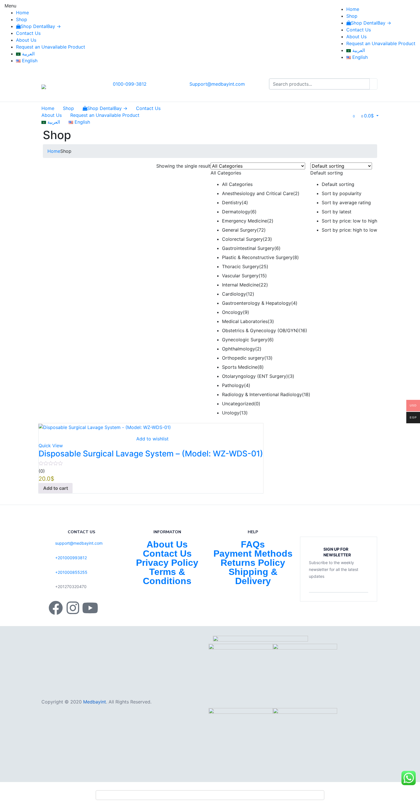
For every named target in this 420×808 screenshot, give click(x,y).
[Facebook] (56, 608)
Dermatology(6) (239, 211)
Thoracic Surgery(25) (245, 266)
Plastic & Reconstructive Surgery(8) (260, 257)
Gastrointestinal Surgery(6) (251, 248)
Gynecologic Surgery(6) (248, 339)
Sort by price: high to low (349, 230)
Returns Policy (253, 563)
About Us (26, 40)
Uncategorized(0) (241, 403)
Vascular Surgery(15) (244, 275)
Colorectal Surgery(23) (247, 239)
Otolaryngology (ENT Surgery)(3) (258, 376)
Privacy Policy (167, 563)
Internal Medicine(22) (245, 285)
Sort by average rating (346, 202)
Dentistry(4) (235, 202)
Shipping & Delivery (253, 576)
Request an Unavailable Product (50, 47)
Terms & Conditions (167, 576)
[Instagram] (73, 608)
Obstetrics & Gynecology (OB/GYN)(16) (264, 330)
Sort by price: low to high (349, 221)
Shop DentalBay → (41, 26)
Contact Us (28, 33)
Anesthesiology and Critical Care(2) (260, 193)
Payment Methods (253, 553)
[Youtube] (90, 608)
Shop (21, 19)
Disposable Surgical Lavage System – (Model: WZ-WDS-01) (151, 453)
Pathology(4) (236, 385)
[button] (370, 116)
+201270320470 (71, 586)
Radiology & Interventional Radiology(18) (266, 394)
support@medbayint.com (79, 543)
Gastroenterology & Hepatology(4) (259, 303)
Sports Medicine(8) (243, 367)
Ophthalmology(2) (241, 349)
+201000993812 (71, 557)
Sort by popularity (341, 193)
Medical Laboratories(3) (248, 321)
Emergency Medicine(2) (247, 221)
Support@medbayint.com (217, 84)
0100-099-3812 (130, 84)
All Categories (237, 184)
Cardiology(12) (238, 294)
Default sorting (338, 184)
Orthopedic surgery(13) (247, 358)
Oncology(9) (235, 312)
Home (22, 12)
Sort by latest (336, 211)
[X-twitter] (107, 608)
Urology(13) (235, 413)
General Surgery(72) (244, 230)
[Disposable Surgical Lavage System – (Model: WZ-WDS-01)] (105, 427)
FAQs (253, 544)
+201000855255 (71, 572)
